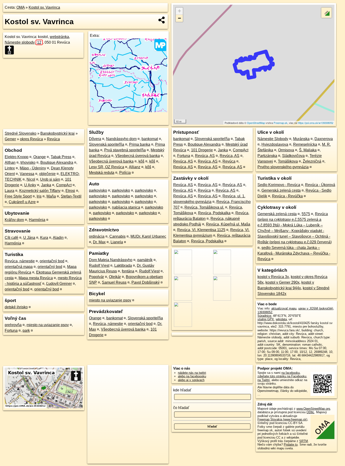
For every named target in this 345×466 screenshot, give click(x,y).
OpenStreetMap (256, 123)
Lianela (117, 242)
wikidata (281, 319)
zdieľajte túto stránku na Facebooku (281, 376)
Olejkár (115, 277)
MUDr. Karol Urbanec (148, 236)
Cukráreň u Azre (22, 202)
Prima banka (139, 144)
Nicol (31, 179)
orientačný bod (52, 261)
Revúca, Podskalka (214, 213)
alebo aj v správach (191, 380)
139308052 (264, 312)
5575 (306, 214)
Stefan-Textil (71, 196)
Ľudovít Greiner (59, 284)
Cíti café (11, 238)
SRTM (303, 441)
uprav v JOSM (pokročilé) (315, 308)
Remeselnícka (305, 144)
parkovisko (98, 190)
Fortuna (11, 330)
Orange (39, 157)
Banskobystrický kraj (57, 133)
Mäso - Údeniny (33, 168)
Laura (9, 191)
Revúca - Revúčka (287, 196)
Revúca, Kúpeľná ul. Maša (228, 224)
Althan (10, 162)
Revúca (53, 139)
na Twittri (263, 380)
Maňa (51, 196)
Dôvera (95, 139)
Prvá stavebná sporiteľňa (125, 150)
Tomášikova (288, 161)
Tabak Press (61, 157)
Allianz (134, 167)
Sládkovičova (293, 156)
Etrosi (70, 191)
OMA (20, 7)
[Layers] (326, 13)
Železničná (312, 161)
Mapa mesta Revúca (36, 278)
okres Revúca (31, 139)
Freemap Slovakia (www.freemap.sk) (282, 419)
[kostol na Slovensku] (11, 50)
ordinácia (96, 236)
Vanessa (27, 174)
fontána (128, 271)
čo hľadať (181, 408)
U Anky (30, 185)
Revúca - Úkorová (320, 185)
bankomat (150, 139)
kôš (141, 161)
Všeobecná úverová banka (137, 156)
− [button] (179, 18)
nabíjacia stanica (126, 207)
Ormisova (286, 150)
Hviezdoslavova (274, 144)
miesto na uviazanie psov (48, 325)
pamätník (145, 260)
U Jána (29, 238)
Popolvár (96, 277)
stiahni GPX (265, 319)
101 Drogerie (202, 150)
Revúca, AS (205, 156)
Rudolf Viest (99, 265)
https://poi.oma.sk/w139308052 (315, 123)
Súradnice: (264, 315)
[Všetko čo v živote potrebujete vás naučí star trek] (128, 111)
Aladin (58, 238)
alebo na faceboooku (192, 376)
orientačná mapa (19, 267)
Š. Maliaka (308, 150)
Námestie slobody (23, 42)
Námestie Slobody (272, 139)
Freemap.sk (281, 123)
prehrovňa (13, 325)
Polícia (125, 173)
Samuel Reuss (114, 282)
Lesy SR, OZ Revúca (106, 167)
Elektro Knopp (16, 157)
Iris (39, 196)
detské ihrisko (16, 307)
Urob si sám (50, 179)
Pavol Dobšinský (145, 282)
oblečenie (47, 174)
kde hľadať (182, 390)
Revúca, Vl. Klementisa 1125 (201, 230)
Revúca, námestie (20, 261)
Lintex (10, 168)
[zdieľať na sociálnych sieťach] (162, 20)
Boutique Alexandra (56, 162)
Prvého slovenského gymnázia (283, 167)
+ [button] (179, 11)
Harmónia (37, 220)
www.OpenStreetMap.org (313, 408)
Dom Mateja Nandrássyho (110, 260)
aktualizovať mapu (283, 308)
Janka (46, 185)
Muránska (301, 139)
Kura (44, 238)
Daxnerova (323, 139)
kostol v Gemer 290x (282, 282)
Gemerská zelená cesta (281, 190)
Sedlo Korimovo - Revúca (278, 185)
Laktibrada (123, 265)
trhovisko (27, 162)
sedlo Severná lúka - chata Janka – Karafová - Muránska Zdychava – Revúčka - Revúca (293, 253)
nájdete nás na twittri (192, 372)
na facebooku (290, 372)
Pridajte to (291, 444)
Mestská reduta (101, 173)
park (26, 330)
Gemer (10, 139)
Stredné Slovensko (20, 133)
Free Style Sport (18, 196)
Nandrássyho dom (121, 139)
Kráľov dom (14, 220)
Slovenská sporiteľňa (106, 144)
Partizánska (267, 156)
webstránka (59, 37)
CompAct (64, 185)
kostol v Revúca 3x (273, 277)
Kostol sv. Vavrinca (44, 7)
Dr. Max (99, 242)
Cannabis (117, 236)
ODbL (310, 412)
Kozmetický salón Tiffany (40, 191)
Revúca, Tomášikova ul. (204, 207)
